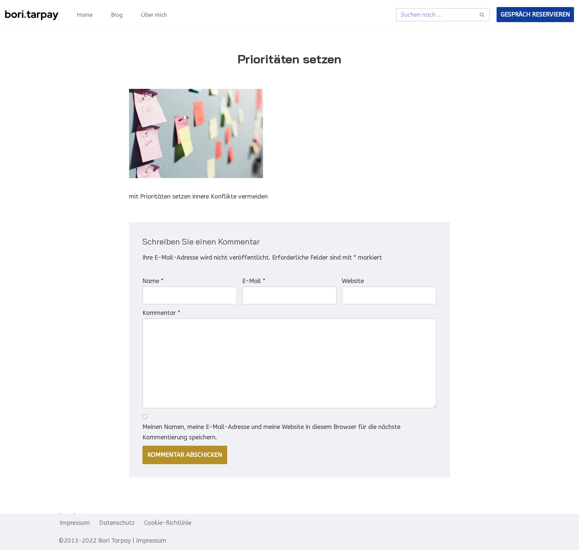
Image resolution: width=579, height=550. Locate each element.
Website (353, 281)
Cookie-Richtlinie (167, 523)
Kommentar (161, 313)
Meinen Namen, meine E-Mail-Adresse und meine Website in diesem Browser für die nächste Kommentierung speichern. (271, 432)
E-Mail (253, 281)
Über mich (154, 14)
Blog (117, 14)
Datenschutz (117, 523)
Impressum (75, 523)
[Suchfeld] (482, 14)
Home (84, 14)
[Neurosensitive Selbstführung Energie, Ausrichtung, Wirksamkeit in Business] (32, 14)
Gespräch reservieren (535, 14)
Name (153, 281)
